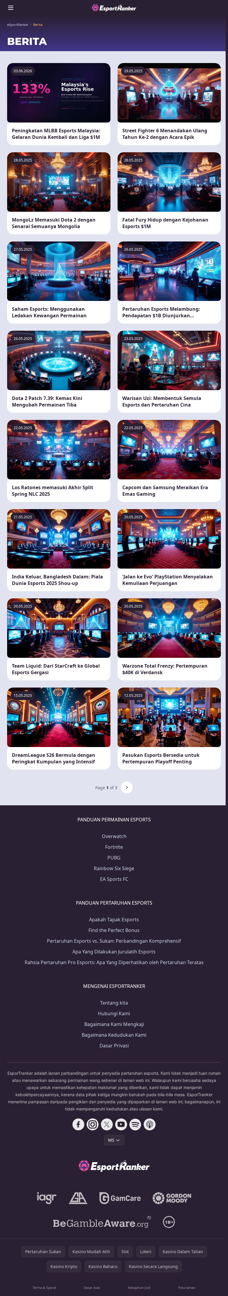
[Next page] (127, 787)
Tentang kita (114, 1003)
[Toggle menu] (11, 8)
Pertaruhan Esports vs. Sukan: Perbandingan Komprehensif (114, 941)
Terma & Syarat (44, 1287)
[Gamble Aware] (102, 1222)
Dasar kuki (92, 1287)
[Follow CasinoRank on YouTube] (121, 1124)
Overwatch (114, 836)
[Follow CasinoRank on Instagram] (93, 1124)
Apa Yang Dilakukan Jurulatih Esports (114, 951)
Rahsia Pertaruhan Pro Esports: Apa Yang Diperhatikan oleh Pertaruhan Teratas (114, 962)
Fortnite (114, 847)
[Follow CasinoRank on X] (107, 1124)
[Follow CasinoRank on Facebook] (78, 1124)
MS (111, 1140)
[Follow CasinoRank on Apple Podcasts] (150, 1124)
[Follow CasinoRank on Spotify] (135, 1124)
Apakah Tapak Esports (114, 919)
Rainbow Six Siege (114, 868)
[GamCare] (120, 1198)
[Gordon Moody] (172, 1198)
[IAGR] (47, 1198)
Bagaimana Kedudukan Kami (114, 1035)
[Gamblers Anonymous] (78, 1198)
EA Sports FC (114, 879)
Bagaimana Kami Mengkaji (114, 1024)
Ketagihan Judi (139, 1287)
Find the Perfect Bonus (114, 930)
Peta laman (186, 1287)
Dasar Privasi (114, 1045)
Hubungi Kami (114, 1013)
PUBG (114, 857)
